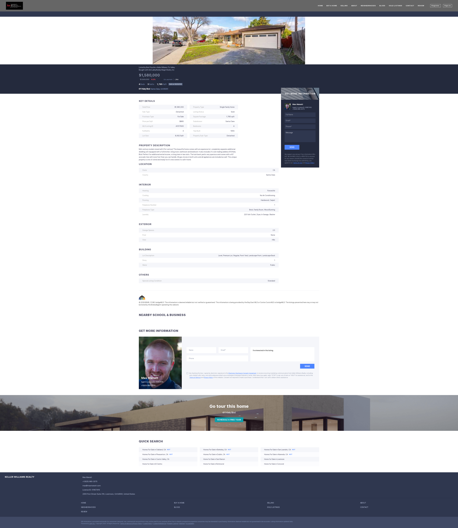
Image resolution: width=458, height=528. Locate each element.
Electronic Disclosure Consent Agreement (242, 373)
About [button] (354, 6)
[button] (84, 503)
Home (320, 6)
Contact (410, 6)
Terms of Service (195, 377)
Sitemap (182, 523)
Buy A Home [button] (331, 6)
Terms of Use (297, 163)
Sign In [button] (447, 6)
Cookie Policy (147, 523)
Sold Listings (395, 6)
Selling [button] (344, 6)
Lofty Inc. (92, 523)
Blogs (382, 6)
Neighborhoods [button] (368, 6)
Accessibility (190, 523)
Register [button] (435, 6)
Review (421, 6)
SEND (307, 366)
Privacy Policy (309, 163)
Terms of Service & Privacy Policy (131, 523)
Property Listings (172, 523)
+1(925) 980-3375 (298, 109)
